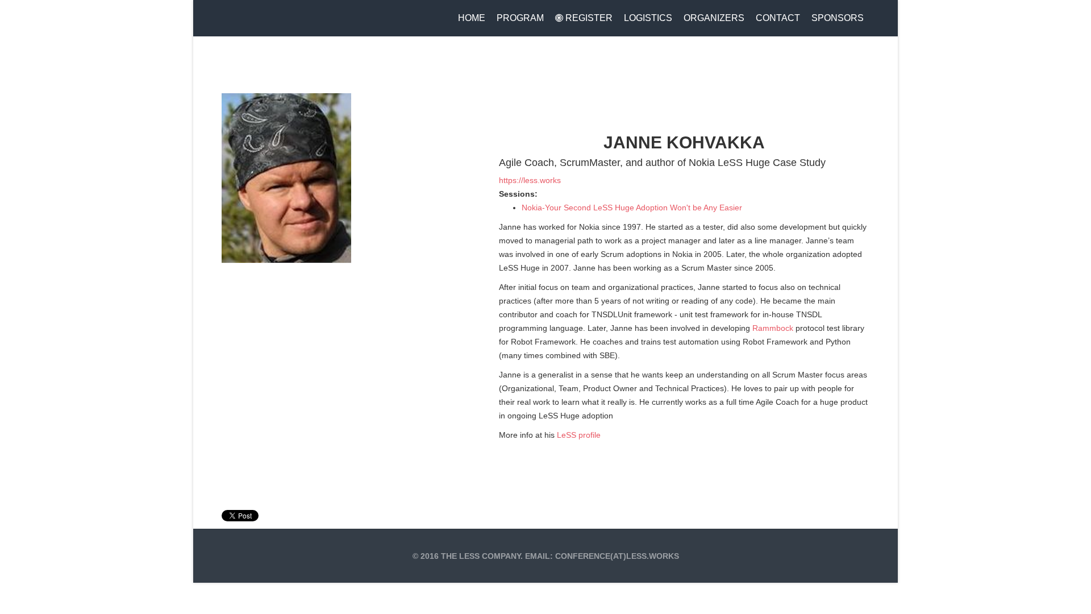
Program (520, 18)
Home (471, 18)
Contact (778, 18)
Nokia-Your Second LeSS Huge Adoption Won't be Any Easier (632, 207)
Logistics (648, 18)
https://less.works (530, 180)
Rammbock (772, 328)
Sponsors (837, 18)
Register (588, 18)
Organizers (714, 18)
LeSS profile (579, 434)
